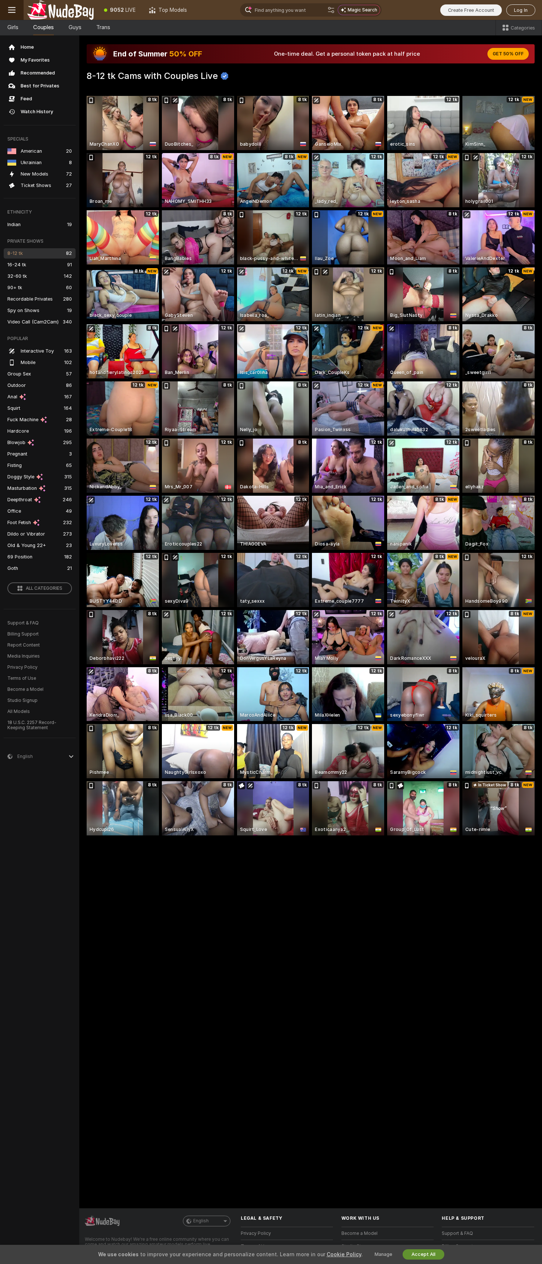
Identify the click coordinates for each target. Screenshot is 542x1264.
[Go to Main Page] (60, 10)
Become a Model (25, 689)
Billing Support (23, 634)
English (201, 1220)
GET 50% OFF (508, 53)
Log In (521, 10)
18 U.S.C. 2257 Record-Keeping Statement (31, 725)
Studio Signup (22, 700)
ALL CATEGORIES (44, 588)
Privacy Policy (22, 667)
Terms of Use (21, 678)
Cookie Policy (344, 1254)
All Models (18, 711)
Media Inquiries (23, 656)
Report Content (23, 645)
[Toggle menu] (12, 10)
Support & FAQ (23, 623)
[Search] (331, 10)
